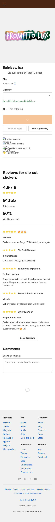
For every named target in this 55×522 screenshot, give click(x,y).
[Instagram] (30, 479)
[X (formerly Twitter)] (25, 479)
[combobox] (27, 95)
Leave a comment (12, 355)
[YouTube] (35, 479)
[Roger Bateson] (4, 73)
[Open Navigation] (4, 4)
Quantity (7, 89)
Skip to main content (2, 2)
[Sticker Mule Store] (19, 479)
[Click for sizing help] (15, 83)
